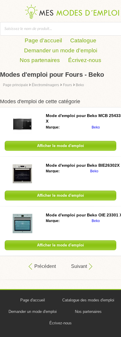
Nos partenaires (40, 60)
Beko (96, 127)
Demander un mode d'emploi (60, 50)
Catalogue (83, 40)
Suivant (79, 266)
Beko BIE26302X (83, 165)
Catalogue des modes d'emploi (88, 300)
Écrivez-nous (84, 60)
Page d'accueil (43, 40)
